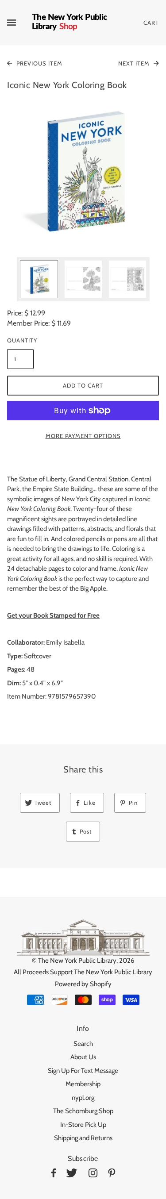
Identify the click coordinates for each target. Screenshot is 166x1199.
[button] (83, 171)
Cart (151, 22)
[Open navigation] (19, 22)
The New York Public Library (77, 961)
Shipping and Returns (83, 1138)
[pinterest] (112, 1174)
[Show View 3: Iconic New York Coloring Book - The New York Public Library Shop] (127, 279)
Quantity (20, 340)
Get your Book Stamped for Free (53, 615)
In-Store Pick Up (83, 1125)
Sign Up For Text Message (83, 1071)
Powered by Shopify (83, 984)
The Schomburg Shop (83, 1111)
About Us (83, 1057)
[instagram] (93, 1174)
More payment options (83, 435)
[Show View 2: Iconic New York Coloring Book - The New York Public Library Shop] (83, 279)
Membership (83, 1084)
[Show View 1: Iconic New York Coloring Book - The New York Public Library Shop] (39, 279)
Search (83, 1044)
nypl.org (83, 1098)
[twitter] (71, 1174)
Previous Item (38, 63)
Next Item (134, 63)
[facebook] (53, 1174)
